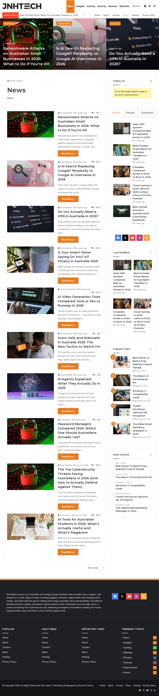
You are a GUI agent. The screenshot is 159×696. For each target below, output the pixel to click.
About (106, 15)
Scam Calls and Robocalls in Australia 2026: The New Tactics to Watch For (79, 342)
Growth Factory (85, 685)
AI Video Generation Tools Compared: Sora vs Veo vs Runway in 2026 (79, 301)
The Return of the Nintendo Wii (141, 379)
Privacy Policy (148, 15)
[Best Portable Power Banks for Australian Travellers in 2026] (121, 150)
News (70, 6)
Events (126, 672)
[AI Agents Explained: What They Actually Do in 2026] (30, 386)
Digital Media (64, 23)
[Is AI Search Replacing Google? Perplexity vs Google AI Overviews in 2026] (79, 44)
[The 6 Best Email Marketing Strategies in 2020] (121, 428)
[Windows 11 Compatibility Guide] (121, 395)
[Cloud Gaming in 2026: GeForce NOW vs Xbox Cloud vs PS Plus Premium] (121, 190)
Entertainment (130, 667)
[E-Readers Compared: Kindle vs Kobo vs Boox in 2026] (121, 171)
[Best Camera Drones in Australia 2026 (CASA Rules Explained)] (121, 211)
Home (97, 15)
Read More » (68, 153)
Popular (130, 112)
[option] (26, 44)
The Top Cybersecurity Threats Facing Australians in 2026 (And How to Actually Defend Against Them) (78, 478)
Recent (116, 112)
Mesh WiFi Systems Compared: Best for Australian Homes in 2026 (142, 131)
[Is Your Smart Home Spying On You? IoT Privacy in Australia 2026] (30, 259)
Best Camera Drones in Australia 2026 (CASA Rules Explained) (141, 213)
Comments (147, 112)
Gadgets (80, 6)
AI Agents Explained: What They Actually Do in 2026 (79, 383)
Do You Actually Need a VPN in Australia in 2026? (132, 58)
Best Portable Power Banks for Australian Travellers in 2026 (142, 152)
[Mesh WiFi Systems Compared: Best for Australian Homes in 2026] (121, 128)
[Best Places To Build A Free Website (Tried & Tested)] (121, 362)
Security (101, 6)
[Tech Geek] (21, 6)
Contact (116, 15)
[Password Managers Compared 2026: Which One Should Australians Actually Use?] (30, 431)
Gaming (91, 6)
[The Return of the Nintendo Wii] (121, 380)
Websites (124, 6)
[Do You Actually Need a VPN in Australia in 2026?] (30, 219)
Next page (93, 567)
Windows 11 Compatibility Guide (140, 394)
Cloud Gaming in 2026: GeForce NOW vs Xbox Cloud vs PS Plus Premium (142, 192)
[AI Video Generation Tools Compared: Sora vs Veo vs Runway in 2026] (30, 301)
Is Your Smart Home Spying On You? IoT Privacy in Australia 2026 (78, 257)
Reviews (112, 6)
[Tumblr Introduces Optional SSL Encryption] (121, 410)
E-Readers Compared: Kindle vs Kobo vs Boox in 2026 (46, 15)
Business (9, 23)
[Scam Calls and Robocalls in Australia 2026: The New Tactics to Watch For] (30, 345)
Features (127, 662)
